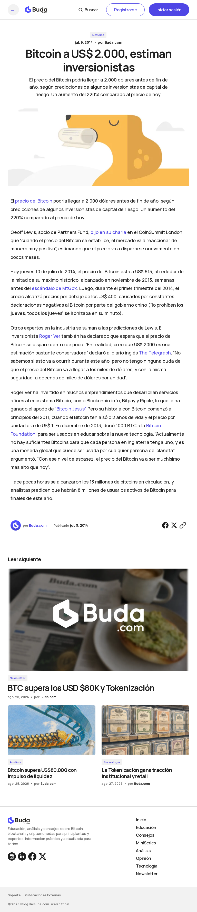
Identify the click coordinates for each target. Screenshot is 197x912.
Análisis (15, 762)
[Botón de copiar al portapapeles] (183, 525)
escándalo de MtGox (54, 288)
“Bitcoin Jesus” (70, 409)
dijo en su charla (108, 232)
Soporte (14, 895)
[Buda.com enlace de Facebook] (32, 856)
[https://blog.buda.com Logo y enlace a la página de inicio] (36, 9)
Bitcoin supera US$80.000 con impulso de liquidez (42, 773)
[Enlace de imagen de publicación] (98, 620)
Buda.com (113, 42)
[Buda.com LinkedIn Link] (12, 856)
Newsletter (17, 678)
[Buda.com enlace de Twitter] (42, 856)
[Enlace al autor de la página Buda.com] (16, 525)
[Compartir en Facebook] (165, 525)
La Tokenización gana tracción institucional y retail (137, 773)
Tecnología (112, 762)
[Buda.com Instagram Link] (22, 856)
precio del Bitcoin (33, 201)
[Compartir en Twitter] (174, 525)
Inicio (141, 820)
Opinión (143, 858)
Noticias (98, 35)
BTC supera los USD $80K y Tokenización (81, 688)
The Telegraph (155, 353)
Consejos (145, 835)
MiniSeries (146, 843)
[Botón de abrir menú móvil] (13, 9)
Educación (146, 827)
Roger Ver (50, 336)
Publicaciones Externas (43, 895)
